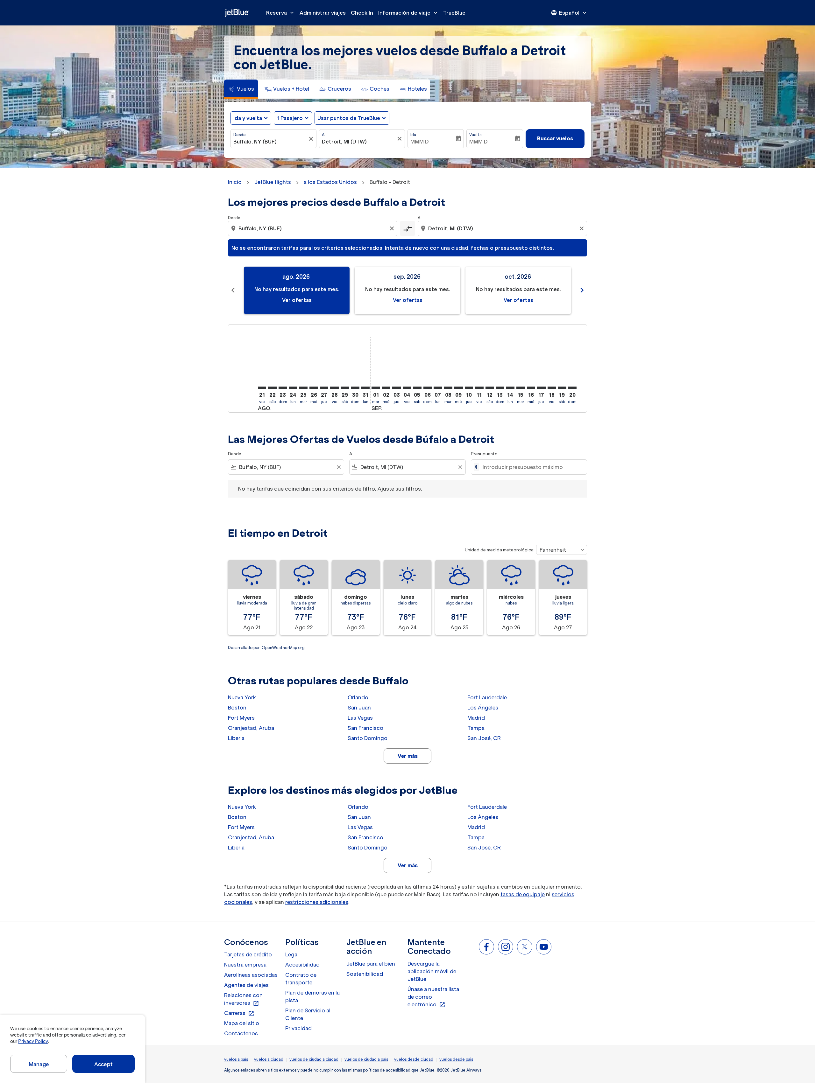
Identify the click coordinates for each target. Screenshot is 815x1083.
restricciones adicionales (316, 902)
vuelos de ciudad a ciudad (313, 1059)
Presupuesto (484, 454)
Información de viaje (408, 13)
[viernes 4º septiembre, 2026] (407, 388)
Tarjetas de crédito (248, 954)
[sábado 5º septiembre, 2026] (417, 388)
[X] (524, 946)
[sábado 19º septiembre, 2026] (562, 388)
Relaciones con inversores (243, 999)
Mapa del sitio (241, 1023)
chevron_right (582, 290)
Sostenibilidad (364, 974)
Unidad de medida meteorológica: (500, 550)
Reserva (280, 13)
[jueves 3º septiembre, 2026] (396, 388)
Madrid (476, 718)
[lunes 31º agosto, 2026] (365, 388)
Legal (292, 954)
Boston (237, 707)
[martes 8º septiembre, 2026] (448, 388)
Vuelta (475, 134)
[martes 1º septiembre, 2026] (376, 388)
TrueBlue (454, 13)
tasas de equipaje (522, 894)
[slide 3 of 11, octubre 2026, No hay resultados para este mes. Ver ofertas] (518, 290)
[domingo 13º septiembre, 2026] (500, 388)
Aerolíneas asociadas (251, 975)
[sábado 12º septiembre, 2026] (489, 388)
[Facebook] (486, 946)
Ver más (408, 756)
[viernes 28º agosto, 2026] (334, 388)
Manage (39, 1064)
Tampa (476, 728)
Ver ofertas (297, 300)
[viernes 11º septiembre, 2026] (479, 388)
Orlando (358, 697)
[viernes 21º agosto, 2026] (262, 388)
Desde (239, 134)
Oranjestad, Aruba (251, 728)
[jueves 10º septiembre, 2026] (469, 388)
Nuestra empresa (245, 964)
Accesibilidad (302, 964)
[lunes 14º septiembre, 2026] (510, 388)
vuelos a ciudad (268, 1059)
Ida (413, 134)
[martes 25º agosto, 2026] (303, 388)
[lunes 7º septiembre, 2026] (438, 388)
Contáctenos (241, 1033)
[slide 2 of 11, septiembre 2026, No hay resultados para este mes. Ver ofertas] (407, 290)
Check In (362, 13)
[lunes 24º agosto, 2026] (293, 388)
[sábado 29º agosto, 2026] (345, 388)
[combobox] (270, 141)
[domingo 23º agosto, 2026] (283, 388)
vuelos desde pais (456, 1059)
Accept (103, 1064)
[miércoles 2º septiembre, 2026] (386, 388)
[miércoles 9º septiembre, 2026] (458, 388)
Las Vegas (360, 718)
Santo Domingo (367, 738)
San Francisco (365, 728)
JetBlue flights (272, 182)
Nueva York (242, 697)
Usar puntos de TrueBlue (348, 118)
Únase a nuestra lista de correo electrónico (433, 997)
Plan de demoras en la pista (312, 996)
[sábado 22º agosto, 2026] (272, 388)
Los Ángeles (482, 707)
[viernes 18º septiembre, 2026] (552, 388)
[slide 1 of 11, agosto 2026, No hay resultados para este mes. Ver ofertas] (297, 290)
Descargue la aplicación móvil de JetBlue (432, 971)
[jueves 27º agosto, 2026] (324, 388)
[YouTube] (543, 946)
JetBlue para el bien (370, 964)
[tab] (241, 89)
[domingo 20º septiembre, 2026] (572, 388)
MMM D (419, 141)
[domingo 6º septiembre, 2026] (427, 388)
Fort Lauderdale (487, 697)
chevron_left (233, 290)
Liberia (236, 738)
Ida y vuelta (247, 118)
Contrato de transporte (300, 979)
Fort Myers (241, 718)
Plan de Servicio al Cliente (307, 1014)
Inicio (235, 182)
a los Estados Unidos (330, 182)
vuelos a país (236, 1059)
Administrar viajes (323, 13)
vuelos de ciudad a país (366, 1059)
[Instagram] (505, 946)
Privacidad (298, 1028)
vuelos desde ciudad (413, 1059)
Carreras (239, 1013)
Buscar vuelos (555, 138)
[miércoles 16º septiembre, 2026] (531, 388)
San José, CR (484, 738)
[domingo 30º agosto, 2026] (355, 388)
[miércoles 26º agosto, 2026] (313, 388)
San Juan (359, 707)
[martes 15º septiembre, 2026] (520, 388)
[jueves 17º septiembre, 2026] (541, 388)
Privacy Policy (33, 1041)
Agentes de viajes (246, 985)
